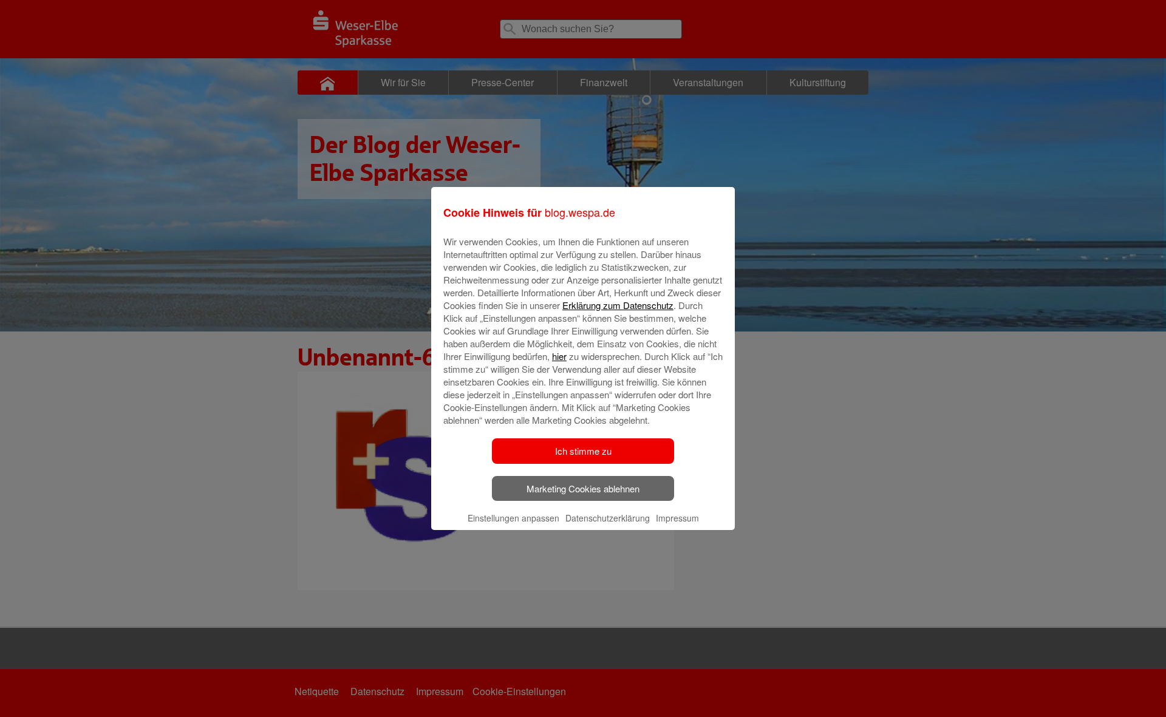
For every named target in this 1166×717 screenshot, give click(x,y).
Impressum (677, 518)
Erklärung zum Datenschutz (617, 305)
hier (559, 356)
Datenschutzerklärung (607, 518)
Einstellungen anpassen (513, 518)
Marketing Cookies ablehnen (583, 488)
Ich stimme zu (583, 450)
